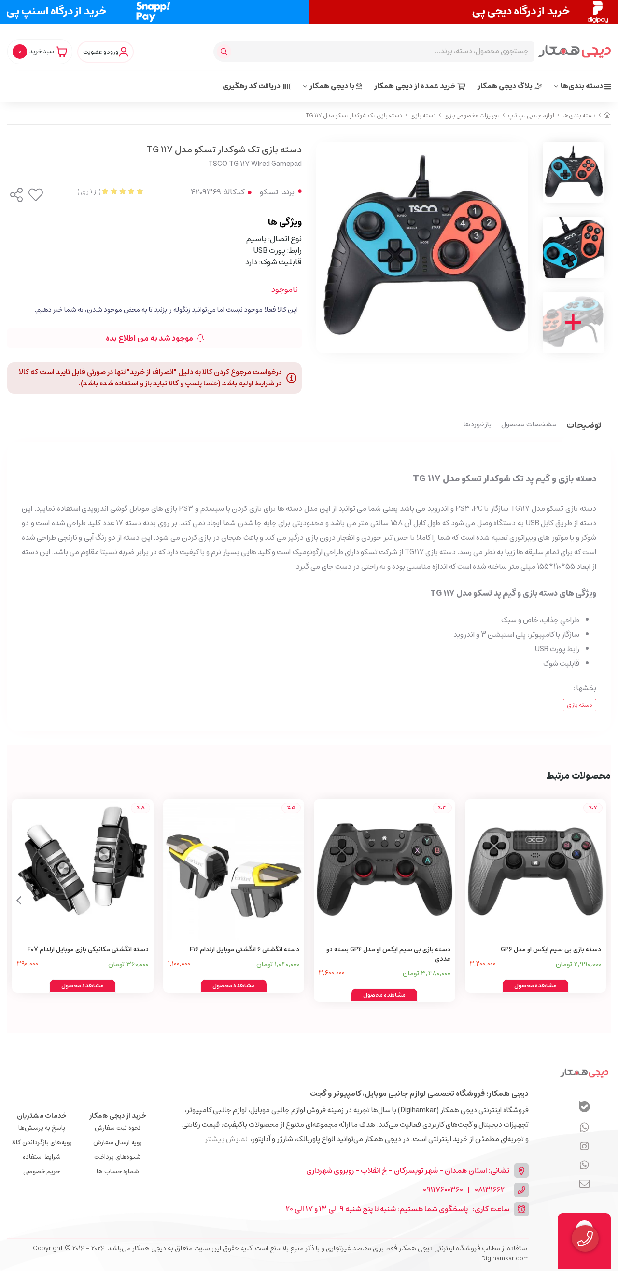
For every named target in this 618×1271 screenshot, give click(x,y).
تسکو (269, 192)
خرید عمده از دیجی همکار (415, 86)
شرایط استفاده (42, 1156)
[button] (18, 900)
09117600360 (443, 1190)
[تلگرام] (584, 1147)
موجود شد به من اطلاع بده (150, 338)
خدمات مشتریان (42, 1115)
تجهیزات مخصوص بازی (472, 115)
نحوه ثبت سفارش (117, 1128)
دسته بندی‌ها (582, 86)
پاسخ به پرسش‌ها (41, 1128)
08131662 (490, 1190)
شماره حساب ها (118, 1171)
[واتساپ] (584, 1128)
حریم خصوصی (41, 1171)
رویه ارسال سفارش (117, 1142)
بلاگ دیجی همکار (506, 86)
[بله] (584, 1108)
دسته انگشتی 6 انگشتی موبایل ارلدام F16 (244, 949)
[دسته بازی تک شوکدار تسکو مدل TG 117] (584, 1073)
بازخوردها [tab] (478, 425)
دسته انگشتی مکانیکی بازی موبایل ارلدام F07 (88, 949)
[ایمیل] (584, 1184)
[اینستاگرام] (584, 1166)
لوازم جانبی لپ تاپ (531, 115)
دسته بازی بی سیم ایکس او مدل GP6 (551, 949)
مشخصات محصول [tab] (529, 425)
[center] (225, 51)
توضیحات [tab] (583, 426)
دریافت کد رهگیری (252, 86)
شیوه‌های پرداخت (117, 1156)
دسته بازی (423, 115)
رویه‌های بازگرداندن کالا (42, 1142)
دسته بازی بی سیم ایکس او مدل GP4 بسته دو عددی (388, 954)
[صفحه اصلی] (607, 115)
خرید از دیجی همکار (117, 1115)
